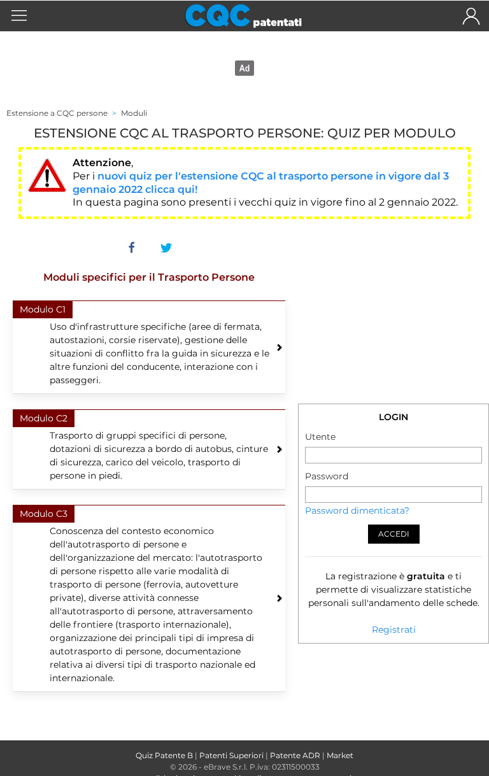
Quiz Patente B (164, 755)
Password (326, 476)
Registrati (394, 629)
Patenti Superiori (231, 755)
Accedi (393, 534)
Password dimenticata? (357, 510)
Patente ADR (295, 755)
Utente (320, 436)
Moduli (134, 113)
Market (340, 755)
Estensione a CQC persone (57, 113)
